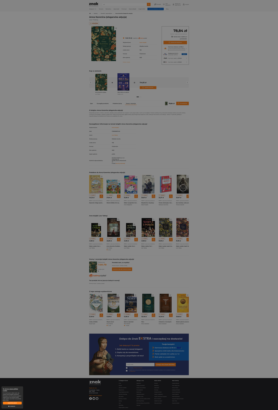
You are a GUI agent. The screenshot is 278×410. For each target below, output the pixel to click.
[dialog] (12, 397)
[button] (12, 406)
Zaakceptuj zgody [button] (12, 403)
